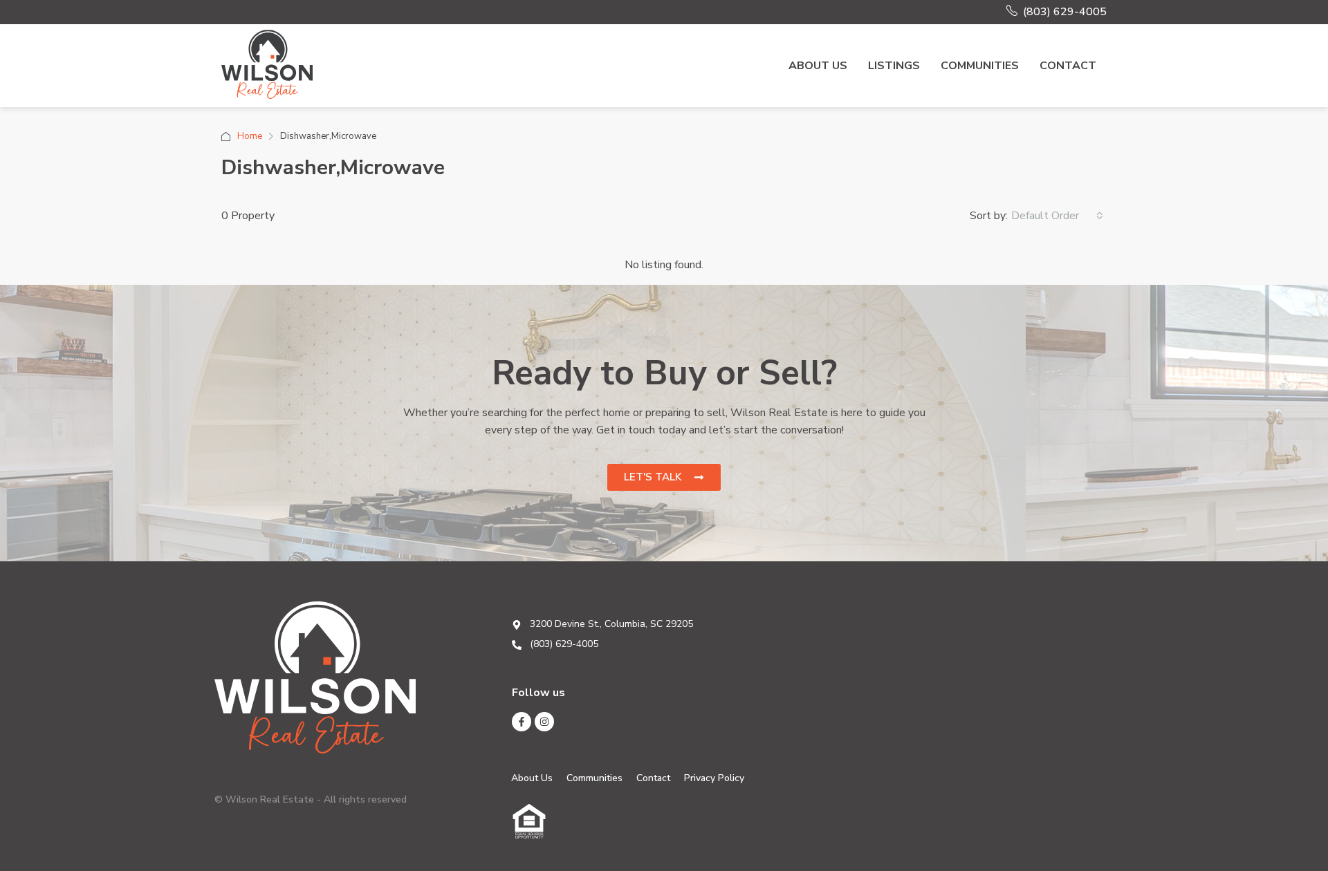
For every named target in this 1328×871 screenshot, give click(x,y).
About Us (817, 65)
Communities (980, 65)
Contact (1068, 65)
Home (249, 136)
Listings (894, 65)
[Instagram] (544, 721)
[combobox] (1057, 215)
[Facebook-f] (521, 721)
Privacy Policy (714, 778)
